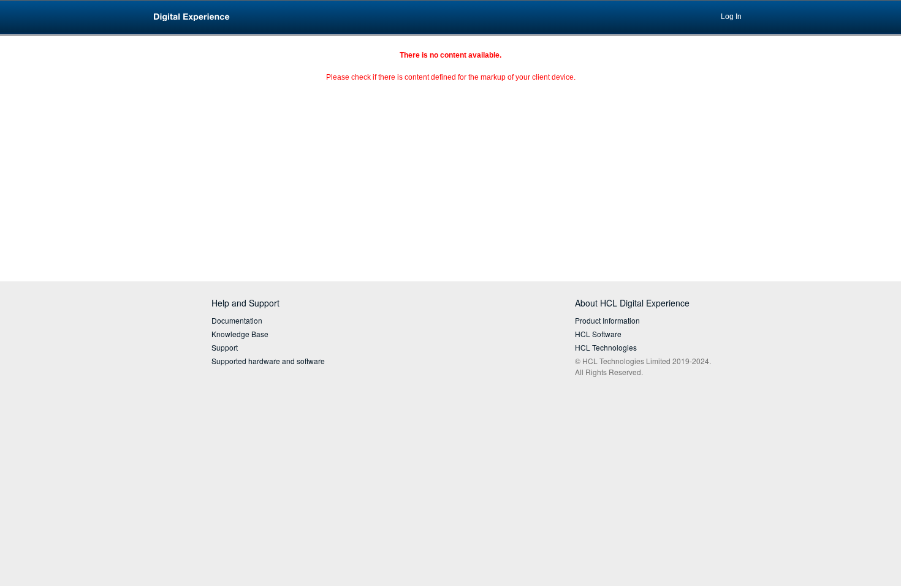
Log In (731, 16)
